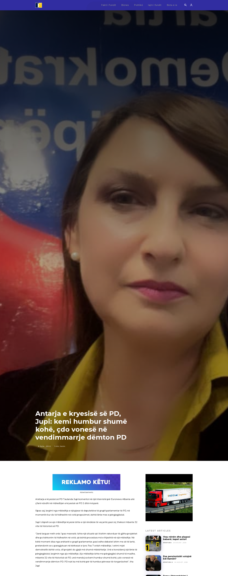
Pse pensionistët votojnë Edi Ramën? (177, 557)
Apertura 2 (168, 562)
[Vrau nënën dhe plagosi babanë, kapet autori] (153, 543)
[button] (185, 5)
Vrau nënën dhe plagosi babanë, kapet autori (176, 538)
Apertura (167, 543)
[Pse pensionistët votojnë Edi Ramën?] (153, 563)
